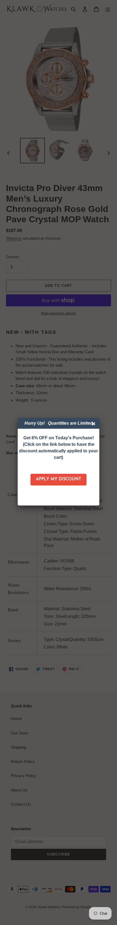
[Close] (94, 424)
